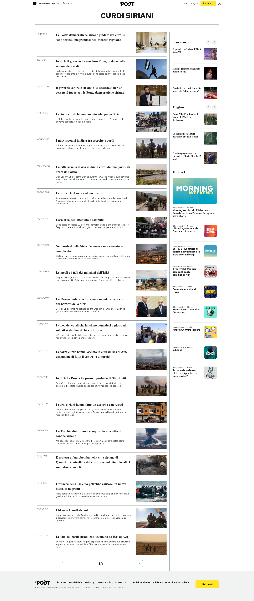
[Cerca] (64, 3)
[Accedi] (219, 3)
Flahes (179, 107)
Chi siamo (60, 582)
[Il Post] (127, 3)
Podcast (56, 3)
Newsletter (44, 3)
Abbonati (208, 3)
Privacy (90, 582)
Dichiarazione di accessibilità (171, 582)
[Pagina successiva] (139, 563)
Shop (186, 3)
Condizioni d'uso (140, 582)
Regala (194, 3)
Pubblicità (75, 582)
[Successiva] (214, 42)
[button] (62, 563)
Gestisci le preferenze (112, 582)
